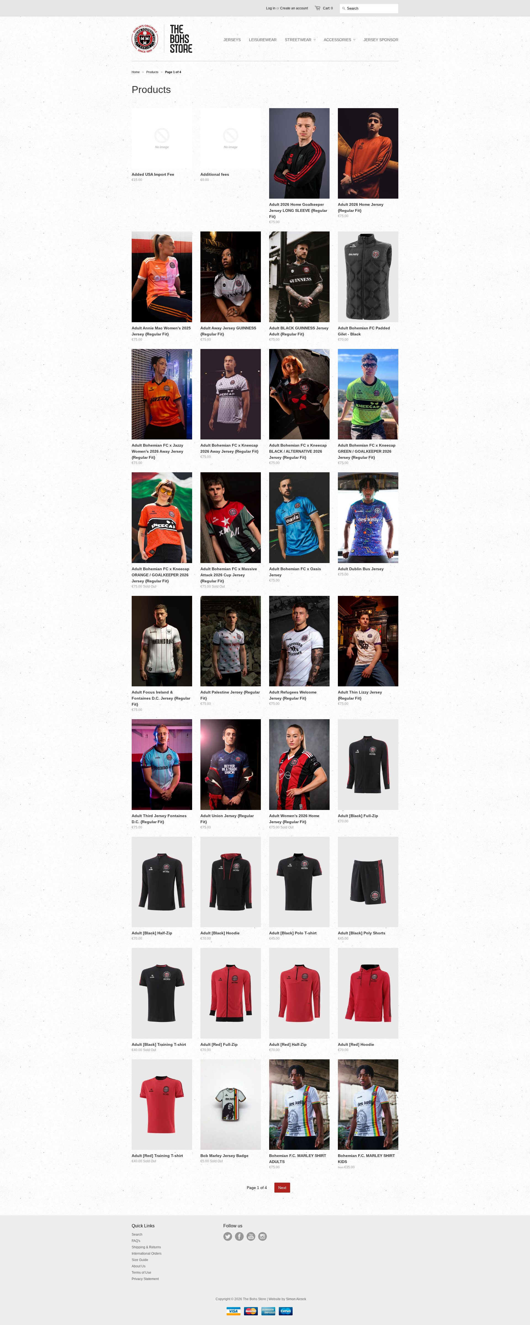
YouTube (251, 1236)
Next (282, 1187)
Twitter (227, 1236)
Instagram (262, 1236)
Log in (270, 8)
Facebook (239, 1236)
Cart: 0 (328, 8)
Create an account (294, 8)
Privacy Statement (145, 1279)
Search (137, 1234)
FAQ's (136, 1241)
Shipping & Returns (146, 1247)
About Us (138, 1266)
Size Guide (140, 1260)
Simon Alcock (296, 1299)
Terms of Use (141, 1273)
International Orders (146, 1253)
